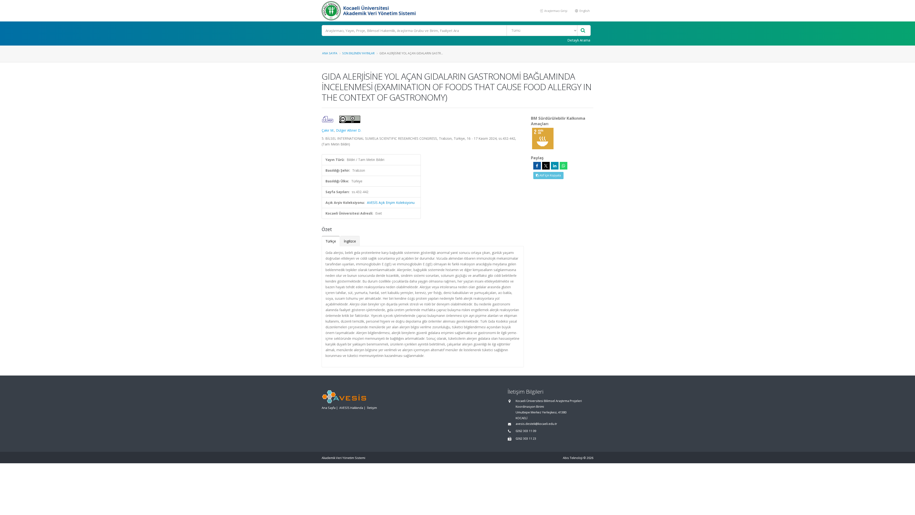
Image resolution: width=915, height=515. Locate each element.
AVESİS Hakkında (351, 408)
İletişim (372, 408)
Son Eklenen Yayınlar (358, 53)
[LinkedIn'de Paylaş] (555, 166)
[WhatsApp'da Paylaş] (563, 166)
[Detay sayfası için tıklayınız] (543, 138)
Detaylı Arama (578, 40)
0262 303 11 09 (526, 431)
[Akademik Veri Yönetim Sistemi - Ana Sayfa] (332, 10)
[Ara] (583, 30)
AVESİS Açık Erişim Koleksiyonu (391, 202)
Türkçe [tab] (330, 241)
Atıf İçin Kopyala (550, 175)
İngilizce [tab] (350, 241)
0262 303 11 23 (526, 439)
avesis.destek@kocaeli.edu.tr (536, 424)
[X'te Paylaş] (546, 166)
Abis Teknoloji (573, 458)
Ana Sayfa (329, 53)
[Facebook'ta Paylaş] (537, 166)
